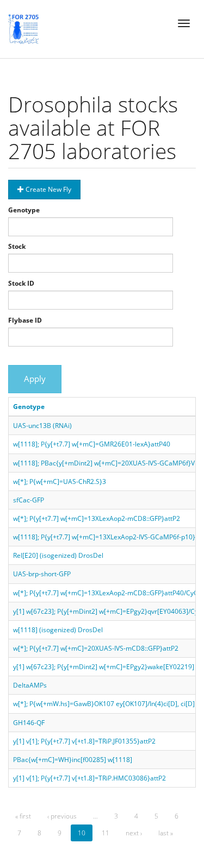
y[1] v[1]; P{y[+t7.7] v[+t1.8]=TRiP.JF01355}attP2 (84, 741)
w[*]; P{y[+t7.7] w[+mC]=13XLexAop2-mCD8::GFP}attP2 (96, 518)
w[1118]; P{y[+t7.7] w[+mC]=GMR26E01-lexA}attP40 (91, 444)
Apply (35, 378)
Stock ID (21, 283)
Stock (17, 246)
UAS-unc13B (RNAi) (42, 425)
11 (105, 833)
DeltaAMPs (30, 685)
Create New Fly (47, 189)
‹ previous (62, 816)
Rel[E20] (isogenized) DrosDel (58, 555)
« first (23, 816)
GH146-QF (29, 722)
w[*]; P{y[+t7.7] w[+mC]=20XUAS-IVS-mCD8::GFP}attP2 (95, 648)
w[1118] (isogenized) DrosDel (58, 629)
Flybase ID (25, 320)
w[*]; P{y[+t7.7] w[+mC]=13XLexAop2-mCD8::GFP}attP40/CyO (106, 592)
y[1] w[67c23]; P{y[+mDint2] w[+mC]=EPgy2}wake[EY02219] (103, 666)
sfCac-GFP (28, 500)
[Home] (23, 29)
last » (165, 833)
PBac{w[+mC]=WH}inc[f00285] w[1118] (72, 759)
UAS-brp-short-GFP (42, 573)
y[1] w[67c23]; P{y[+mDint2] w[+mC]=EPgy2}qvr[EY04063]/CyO (108, 611)
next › (134, 833)
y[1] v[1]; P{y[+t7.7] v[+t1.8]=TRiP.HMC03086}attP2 (89, 778)
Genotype (24, 210)
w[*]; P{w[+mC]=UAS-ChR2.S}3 (59, 481)
